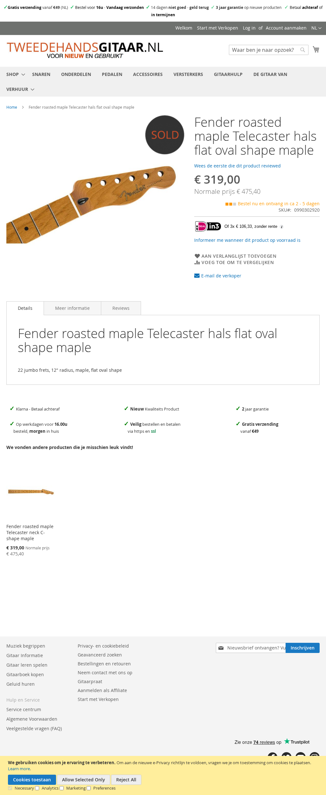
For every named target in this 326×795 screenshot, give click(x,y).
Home (11, 107)
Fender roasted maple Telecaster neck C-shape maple (29, 532)
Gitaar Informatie (24, 655)
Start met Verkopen (217, 28)
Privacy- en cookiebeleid (103, 646)
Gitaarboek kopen (25, 674)
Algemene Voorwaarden (31, 719)
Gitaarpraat (90, 681)
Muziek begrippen (25, 646)
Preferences (104, 788)
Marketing (76, 788)
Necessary (24, 788)
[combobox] (268, 50)
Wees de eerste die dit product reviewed (237, 166)
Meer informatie (72, 308)
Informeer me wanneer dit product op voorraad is (247, 240)
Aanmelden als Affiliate (102, 690)
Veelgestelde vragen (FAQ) (34, 728)
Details (25, 308)
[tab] (25, 308)
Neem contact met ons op (105, 672)
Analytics (50, 788)
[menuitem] (14, 74)
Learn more (19, 768)
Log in (249, 28)
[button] (316, 28)
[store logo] (84, 50)
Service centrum (23, 709)
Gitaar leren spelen (26, 665)
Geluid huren (20, 684)
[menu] (163, 82)
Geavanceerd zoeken (100, 655)
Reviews (121, 308)
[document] (164, 775)
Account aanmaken (286, 28)
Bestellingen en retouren (104, 664)
